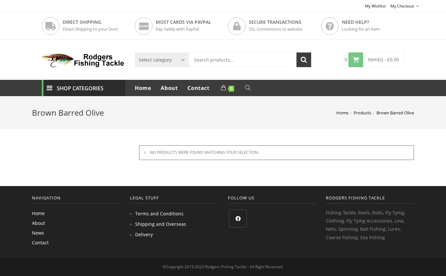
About (38, 223)
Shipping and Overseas (160, 224)
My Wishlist (375, 6)
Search (303, 59)
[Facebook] (238, 218)
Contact (40, 243)
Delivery (144, 234)
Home (38, 213)
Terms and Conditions (159, 214)
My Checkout (402, 6)
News (38, 233)
